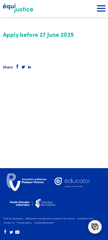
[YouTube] (17, 233)
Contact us (9, 223)
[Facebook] (5, 233)
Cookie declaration (44, 223)
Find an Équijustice (13, 219)
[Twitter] (11, 233)
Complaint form (85, 219)
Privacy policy (24, 223)
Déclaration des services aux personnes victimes (50, 219)
